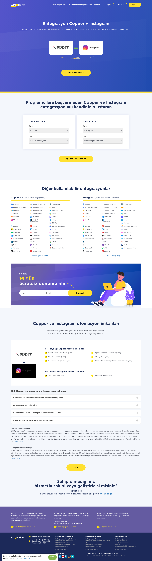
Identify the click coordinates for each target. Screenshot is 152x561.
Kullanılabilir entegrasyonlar (80, 4)
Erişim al (80, 293)
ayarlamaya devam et (76, 159)
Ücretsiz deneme (76, 73)
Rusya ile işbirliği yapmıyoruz (125, 546)
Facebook (55, 235)
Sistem (31, 126)
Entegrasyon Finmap (93, 539)
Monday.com (18, 238)
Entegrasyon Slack (62, 546)
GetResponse (57, 238)
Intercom (36, 216)
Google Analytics (58, 248)
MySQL (15, 241)
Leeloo (15, 226)
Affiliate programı (121, 542)
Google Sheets (38, 213)
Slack (54, 213)
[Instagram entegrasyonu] (91, 48)
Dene (76, 467)
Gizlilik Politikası (121, 540)
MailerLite (16, 232)
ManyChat (17, 235)
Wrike (35, 248)
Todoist (35, 226)
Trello (35, 229)
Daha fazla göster (62, 549)
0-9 (125, 555)
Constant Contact (58, 226)
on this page (105, 494)
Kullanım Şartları (121, 539)
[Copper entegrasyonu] (61, 48)
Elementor (55, 232)
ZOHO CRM (37, 251)
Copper (35, 29)
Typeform (36, 235)
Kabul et (52, 557)
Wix (34, 241)
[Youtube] (63, 556)
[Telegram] (60, 556)
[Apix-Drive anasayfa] (18, 5)
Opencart (16, 248)
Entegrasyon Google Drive (65, 544)
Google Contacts (39, 207)
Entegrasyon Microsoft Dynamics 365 (97, 541)
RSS (53, 207)
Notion (15, 245)
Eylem (31, 136)
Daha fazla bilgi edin (23, 558)
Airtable (16, 210)
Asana (15, 213)
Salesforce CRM (57, 210)
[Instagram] (69, 556)
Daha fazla (18, 441)
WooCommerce (38, 245)
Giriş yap (120, 4)
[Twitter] (72, 556)
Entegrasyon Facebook (64, 540)
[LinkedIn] (66, 556)
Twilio (35, 232)
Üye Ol (135, 4)
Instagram (46, 29)
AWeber (16, 204)
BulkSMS (16, 216)
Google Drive (37, 210)
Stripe (54, 216)
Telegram (55, 220)
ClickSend (16, 220)
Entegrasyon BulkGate (93, 544)
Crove (54, 229)
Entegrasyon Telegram (63, 542)
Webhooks (36, 238)
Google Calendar (39, 204)
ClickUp (54, 223)
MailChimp (17, 229)
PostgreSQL (56, 204)
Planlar (97, 4)
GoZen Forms (57, 245)
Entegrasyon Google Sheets (65, 539)
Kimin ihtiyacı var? (59, 4)
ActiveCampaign (19, 207)
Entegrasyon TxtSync (93, 546)
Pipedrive (16, 251)
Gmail (54, 241)
